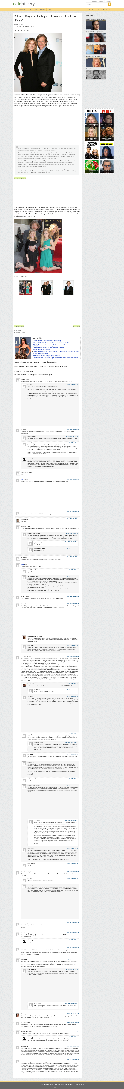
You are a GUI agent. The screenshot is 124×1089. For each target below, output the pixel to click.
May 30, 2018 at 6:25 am (72, 457)
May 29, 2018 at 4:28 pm (71, 548)
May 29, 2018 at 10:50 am (72, 884)
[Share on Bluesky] (21, 31)
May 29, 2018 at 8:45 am (73, 471)
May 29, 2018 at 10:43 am (72, 785)
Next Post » (76, 326)
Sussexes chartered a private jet (94, 32)
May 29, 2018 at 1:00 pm (72, 848)
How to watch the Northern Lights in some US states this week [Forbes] (55, 358)
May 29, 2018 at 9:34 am (73, 947)
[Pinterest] (107, 9)
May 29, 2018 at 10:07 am (73, 959)
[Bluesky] (90, 9)
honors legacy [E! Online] (47, 355)
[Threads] (101, 9)
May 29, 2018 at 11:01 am (72, 969)
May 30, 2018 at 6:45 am (72, 1036)
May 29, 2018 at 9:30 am (72, 778)
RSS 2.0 (51, 362)
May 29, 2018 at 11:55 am (71, 541)
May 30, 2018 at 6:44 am (72, 939)
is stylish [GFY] (41, 349)
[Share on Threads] (24, 31)
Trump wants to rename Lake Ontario (95, 44)
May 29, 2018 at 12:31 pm (72, 576)
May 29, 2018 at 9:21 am (73, 922)
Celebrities (22, 10)
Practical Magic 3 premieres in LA (94, 56)
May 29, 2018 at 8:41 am (73, 378)
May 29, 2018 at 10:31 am (73, 1022)
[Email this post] (28, 31)
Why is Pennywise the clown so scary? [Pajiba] (51, 343)
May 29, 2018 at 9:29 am (73, 932)
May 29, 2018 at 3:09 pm (73, 1046)
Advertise (108, 1)
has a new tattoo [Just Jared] (47, 341)
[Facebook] (98, 9)
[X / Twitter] (93, 9)
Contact (94, 1)
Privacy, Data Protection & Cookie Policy (64, 1084)
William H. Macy (29, 26)
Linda (22, 479)
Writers (101, 1)
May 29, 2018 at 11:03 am (71, 820)
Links (49, 10)
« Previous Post (19, 326)
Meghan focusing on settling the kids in (96, 19)
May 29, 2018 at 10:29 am (72, 533)
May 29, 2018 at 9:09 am (72, 754)
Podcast (42, 10)
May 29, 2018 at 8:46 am (73, 479)
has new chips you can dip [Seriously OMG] (49, 345)
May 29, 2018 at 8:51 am (73, 596)
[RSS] (109, 9)
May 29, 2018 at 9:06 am (71, 689)
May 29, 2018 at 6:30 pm (72, 645)
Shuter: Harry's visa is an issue (94, 69)
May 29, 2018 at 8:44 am (73, 429)
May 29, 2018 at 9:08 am (72, 733)
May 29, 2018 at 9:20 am (72, 384)
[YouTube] (104, 9)
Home (41, 1084)
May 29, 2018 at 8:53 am (73, 656)
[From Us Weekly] (20, 178)
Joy (28, 734)
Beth (22, 564)
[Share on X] (18, 31)
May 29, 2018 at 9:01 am (72, 683)
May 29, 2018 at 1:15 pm (73, 1031)
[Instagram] (95, 9)
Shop (36, 10)
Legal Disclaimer (79, 1084)
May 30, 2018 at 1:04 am (73, 1059)
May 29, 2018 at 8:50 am (73, 526)
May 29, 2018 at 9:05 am (72, 696)
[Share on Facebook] (15, 31)
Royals (29, 10)
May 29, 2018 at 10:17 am (73, 1013)
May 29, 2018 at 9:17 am (72, 636)
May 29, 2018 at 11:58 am (71, 1003)
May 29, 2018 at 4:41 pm (72, 442)
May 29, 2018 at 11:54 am (72, 436)
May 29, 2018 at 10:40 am (71, 742)
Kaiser (20, 26)
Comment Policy (48, 1084)
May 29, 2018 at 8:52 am (72, 569)
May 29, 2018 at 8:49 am (73, 518)
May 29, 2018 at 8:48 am (73, 511)
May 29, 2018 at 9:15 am (72, 762)
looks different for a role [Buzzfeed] (49, 347)
